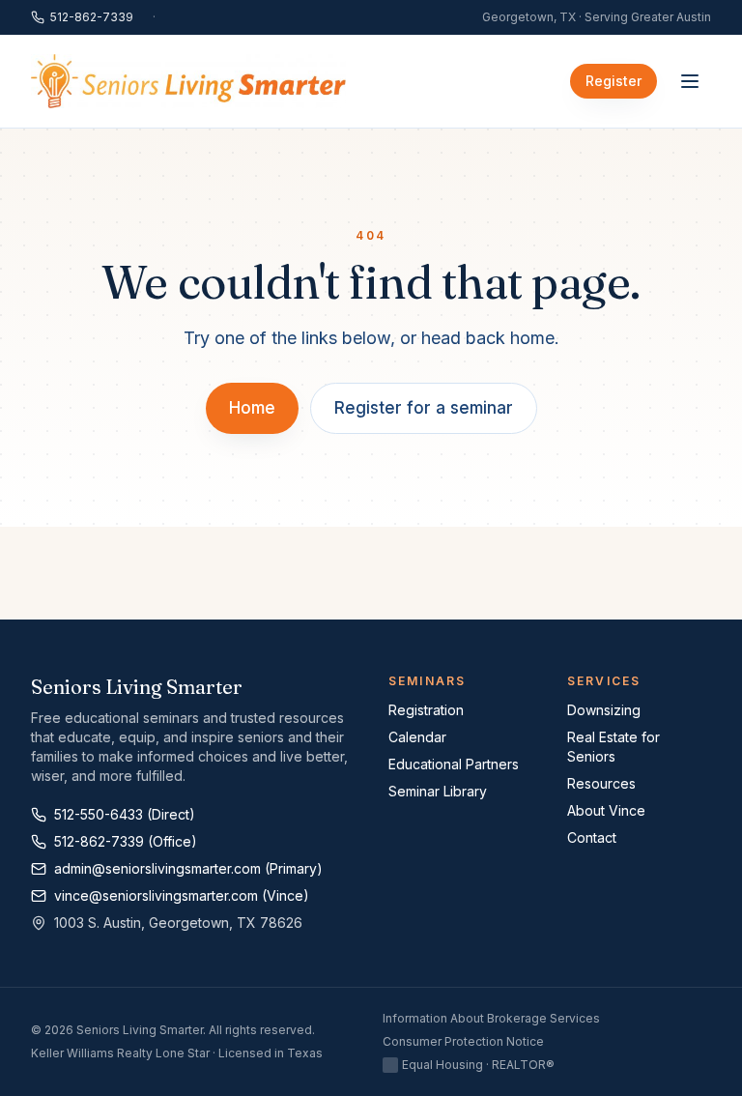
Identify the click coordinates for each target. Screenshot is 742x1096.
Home (252, 408)
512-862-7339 (91, 17)
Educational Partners (453, 764)
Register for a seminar (423, 408)
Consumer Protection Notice (463, 1041)
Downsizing (604, 710)
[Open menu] (690, 81)
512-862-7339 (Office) (125, 841)
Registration (426, 710)
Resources (601, 783)
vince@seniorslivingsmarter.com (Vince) (181, 895)
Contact (591, 837)
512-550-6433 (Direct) (124, 814)
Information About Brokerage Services (491, 1018)
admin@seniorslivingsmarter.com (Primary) (188, 868)
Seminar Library (437, 791)
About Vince (606, 810)
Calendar (417, 737)
